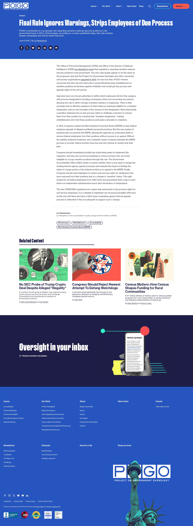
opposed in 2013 (88, 79)
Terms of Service (52, 506)
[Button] (149, 6)
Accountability (95, 223)
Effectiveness (63, 223)
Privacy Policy (40, 506)
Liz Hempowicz (63, 213)
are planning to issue (84, 69)
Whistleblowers (79, 223)
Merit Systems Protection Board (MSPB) (74, 227)
